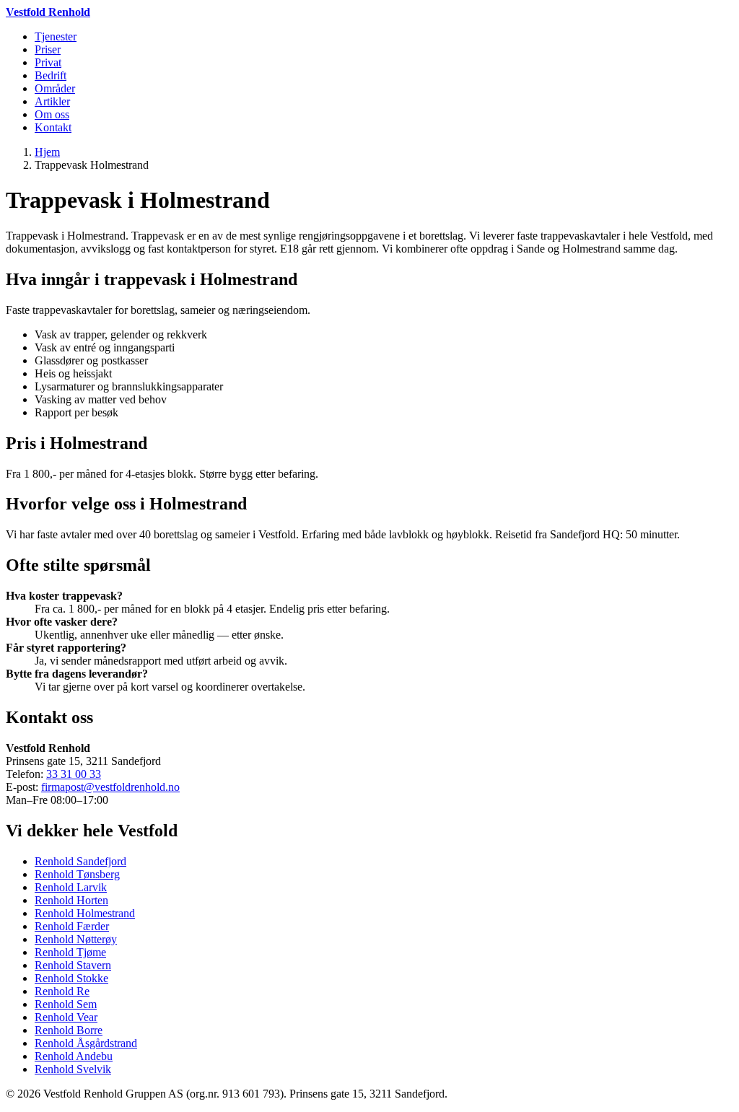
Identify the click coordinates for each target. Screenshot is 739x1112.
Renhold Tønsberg (77, 874)
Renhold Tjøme (70, 952)
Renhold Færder (72, 926)
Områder (55, 88)
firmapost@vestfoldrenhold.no (110, 787)
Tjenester (55, 36)
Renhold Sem (66, 1004)
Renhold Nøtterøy (76, 939)
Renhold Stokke (71, 978)
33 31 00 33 (73, 774)
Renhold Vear (66, 1017)
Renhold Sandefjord (80, 861)
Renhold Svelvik (73, 1069)
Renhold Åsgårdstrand (86, 1043)
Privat (48, 62)
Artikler (52, 101)
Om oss (52, 114)
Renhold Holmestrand (85, 913)
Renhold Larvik (71, 887)
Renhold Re (62, 991)
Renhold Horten (71, 900)
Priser (48, 49)
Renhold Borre (68, 1030)
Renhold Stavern (73, 965)
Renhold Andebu (74, 1056)
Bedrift (50, 75)
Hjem (47, 152)
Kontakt (53, 127)
